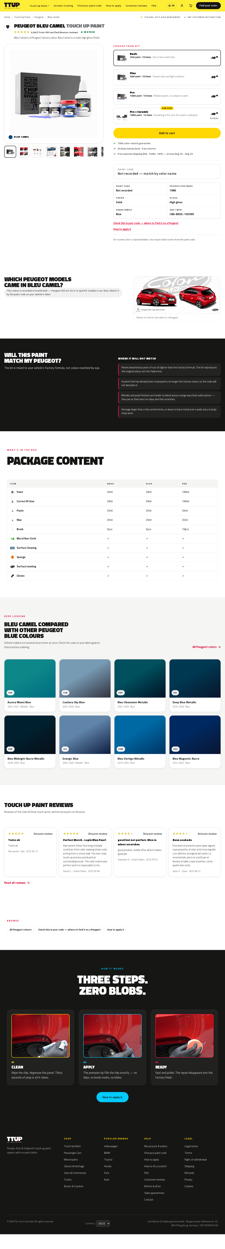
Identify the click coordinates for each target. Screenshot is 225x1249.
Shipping (189, 1166)
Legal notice (191, 1146)
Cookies (189, 1186)
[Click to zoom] (53, 93)
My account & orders (155, 1146)
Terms (188, 1153)
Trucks (68, 1180)
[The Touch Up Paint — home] (12, 6)
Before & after (152, 1186)
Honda (107, 1166)
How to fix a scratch (155, 1166)
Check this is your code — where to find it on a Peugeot (145, 223)
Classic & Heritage (74, 1166)
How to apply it (122, 229)
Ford (106, 1173)
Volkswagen (111, 1146)
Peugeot (39, 17)
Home (7, 17)
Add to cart (167, 133)
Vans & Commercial (75, 1173)
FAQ (154, 5)
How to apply (113, 5)
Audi (106, 1180)
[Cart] (190, 5)
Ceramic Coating (63, 5)
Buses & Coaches (73, 1186)
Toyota (108, 1160)
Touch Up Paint (39, 6)
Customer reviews (136, 5)
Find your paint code (90, 5)
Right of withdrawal (196, 1160)
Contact (148, 1200)
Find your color (208, 5)
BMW (107, 1153)
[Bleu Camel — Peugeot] (24, 152)
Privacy (188, 1180)
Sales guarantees (154, 1193)
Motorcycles (71, 1160)
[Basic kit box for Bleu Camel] (10, 152)
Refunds (189, 1173)
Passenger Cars (73, 1153)
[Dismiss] (44, 1238)
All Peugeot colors (204, 647)
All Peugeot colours (20, 929)
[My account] (181, 5)
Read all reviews (14, 882)
